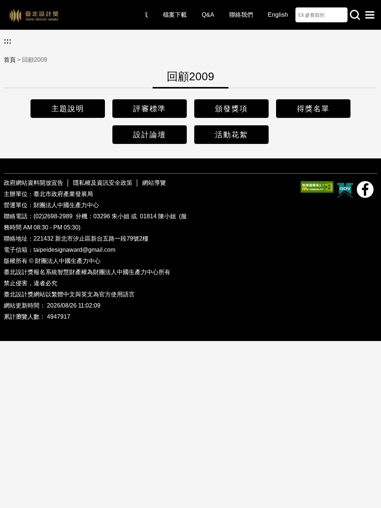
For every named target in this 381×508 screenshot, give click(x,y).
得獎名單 (313, 109)
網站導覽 (154, 183)
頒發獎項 (231, 109)
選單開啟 (369, 14)
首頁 (10, 60)
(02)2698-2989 (53, 216)
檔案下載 (175, 15)
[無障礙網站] (317, 187)
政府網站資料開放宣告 (34, 183)
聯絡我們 (241, 15)
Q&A (208, 15)
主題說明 (67, 109)
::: (8, 41)
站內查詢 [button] (355, 14)
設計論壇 (149, 135)
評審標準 (149, 109)
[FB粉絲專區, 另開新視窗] (365, 189)
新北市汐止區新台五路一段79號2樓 (101, 238)
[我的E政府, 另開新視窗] (345, 189)
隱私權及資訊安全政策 (102, 183)
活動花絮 (231, 135)
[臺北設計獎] (74, 15)
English (278, 15)
